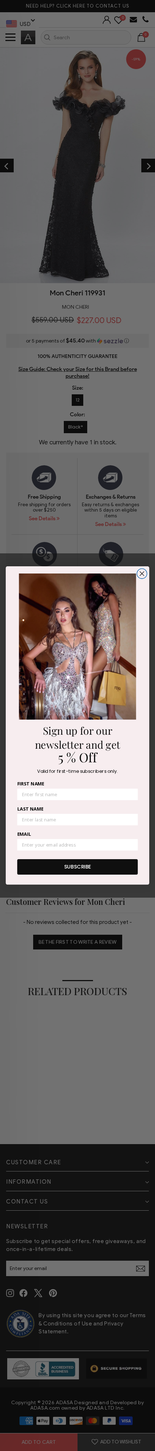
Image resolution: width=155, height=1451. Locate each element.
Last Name (30, 809)
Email (24, 834)
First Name (30, 784)
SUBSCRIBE (77, 866)
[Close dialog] (142, 574)
